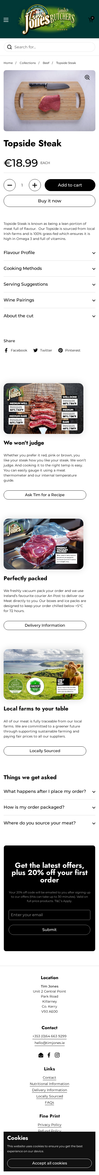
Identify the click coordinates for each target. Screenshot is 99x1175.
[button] (90, 20)
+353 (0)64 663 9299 (49, 1036)
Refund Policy (49, 1131)
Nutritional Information (49, 1084)
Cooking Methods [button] (23, 268)
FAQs (49, 1102)
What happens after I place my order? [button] (45, 791)
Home (8, 63)
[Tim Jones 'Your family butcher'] (48, 19)
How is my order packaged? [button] (34, 807)
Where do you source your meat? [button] (40, 823)
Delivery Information (49, 1090)
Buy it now (49, 201)
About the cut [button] (18, 315)
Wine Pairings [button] (19, 300)
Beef (46, 63)
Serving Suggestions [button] (26, 284)
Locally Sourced (49, 1096)
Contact (49, 1077)
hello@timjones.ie (50, 1043)
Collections (28, 63)
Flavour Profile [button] (19, 252)
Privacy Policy (50, 1125)
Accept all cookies (49, 1163)
